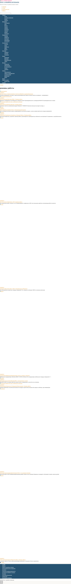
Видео (5, 77)
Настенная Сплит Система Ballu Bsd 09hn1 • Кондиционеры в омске (14, 380)
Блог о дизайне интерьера (9, 2)
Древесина (6, 64)
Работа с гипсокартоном (9, 73)
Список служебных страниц (8, 567)
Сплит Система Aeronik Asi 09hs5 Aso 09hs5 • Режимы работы (13, 559)
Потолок (6, 44)
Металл (6, 25)
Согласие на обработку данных (8, 572)
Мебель (3, 10)
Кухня (5, 16)
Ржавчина (6, 54)
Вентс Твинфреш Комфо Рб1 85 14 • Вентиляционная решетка (13, 109)
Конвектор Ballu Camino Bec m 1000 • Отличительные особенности (13, 288)
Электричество (7, 72)
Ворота (5, 49)
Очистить (6, 53)
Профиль (6, 69)
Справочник (4, 576)
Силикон (6, 28)
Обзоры (3, 565)
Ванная (5, 19)
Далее (2, 562)
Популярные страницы (7, 577)
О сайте (3, 564)
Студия (3, 8)
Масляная (6, 58)
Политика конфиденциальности (8, 571)
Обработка (6, 37)
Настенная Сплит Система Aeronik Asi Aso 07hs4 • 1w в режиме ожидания (15, 473)
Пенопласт (6, 33)
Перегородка (7, 65)
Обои (5, 24)
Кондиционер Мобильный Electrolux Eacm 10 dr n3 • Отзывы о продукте (15, 375)
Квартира (4, 6)
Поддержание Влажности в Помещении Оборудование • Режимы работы (15, 386)
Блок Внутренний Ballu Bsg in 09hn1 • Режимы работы (11, 99)
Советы (3, 70)
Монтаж (4, 62)
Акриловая (6, 57)
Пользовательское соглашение (8, 568)
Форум (3, 78)
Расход (5, 68)
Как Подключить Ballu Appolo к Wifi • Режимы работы (11, 201)
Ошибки (4, 82)
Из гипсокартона (7, 66)
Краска (3, 56)
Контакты (4, 569)
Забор (5, 48)
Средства (4, 50)
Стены (5, 45)
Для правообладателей (7, 575)
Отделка (6, 36)
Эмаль (5, 61)
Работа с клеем (5, 80)
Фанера (6, 32)
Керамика (6, 29)
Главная (3, 15)
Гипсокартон (7, 23)
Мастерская (6, 76)
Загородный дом (5, 9)
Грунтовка (6, 39)
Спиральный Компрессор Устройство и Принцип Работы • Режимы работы (15, 115)
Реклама (4, 573)
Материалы (4, 21)
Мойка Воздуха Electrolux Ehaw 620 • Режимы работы (11, 104)
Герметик (6, 52)
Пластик (6, 31)
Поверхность (5, 35)
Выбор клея (6, 81)
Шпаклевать (7, 40)
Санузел (6, 20)
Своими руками (7, 74)
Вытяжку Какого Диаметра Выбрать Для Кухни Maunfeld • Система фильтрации (16, 93)
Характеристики (7, 60)
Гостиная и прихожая (8, 17)
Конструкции (5, 43)
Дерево (6, 27)
